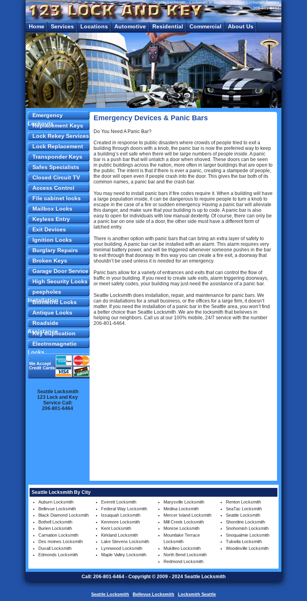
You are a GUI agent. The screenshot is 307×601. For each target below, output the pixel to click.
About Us (240, 26)
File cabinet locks (56, 198)
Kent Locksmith (116, 528)
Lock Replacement (57, 146)
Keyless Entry (51, 219)
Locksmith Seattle (197, 594)
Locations (94, 26)
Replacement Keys (57, 125)
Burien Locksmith (55, 528)
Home (36, 26)
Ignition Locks (52, 240)
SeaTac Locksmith (244, 508)
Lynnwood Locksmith (121, 548)
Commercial (205, 26)
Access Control (53, 188)
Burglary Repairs (55, 250)
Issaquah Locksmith (120, 515)
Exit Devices (49, 229)
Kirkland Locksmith (119, 535)
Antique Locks (52, 312)
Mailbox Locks (52, 208)
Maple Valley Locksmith (123, 554)
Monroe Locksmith (181, 528)
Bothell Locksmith (55, 521)
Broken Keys (49, 260)
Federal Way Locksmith (124, 508)
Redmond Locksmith (183, 561)
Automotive (130, 26)
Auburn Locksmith (56, 502)
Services (62, 26)
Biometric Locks (54, 302)
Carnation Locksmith (58, 535)
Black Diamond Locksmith (63, 515)
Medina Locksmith (181, 508)
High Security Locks (60, 281)
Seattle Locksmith (243, 515)
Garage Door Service (60, 271)
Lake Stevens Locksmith (125, 541)
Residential (167, 26)
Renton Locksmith (243, 502)
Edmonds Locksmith (58, 554)
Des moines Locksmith (60, 541)
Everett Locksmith (118, 502)
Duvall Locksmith (55, 548)
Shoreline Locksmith (245, 521)
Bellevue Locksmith (57, 508)
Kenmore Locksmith (120, 521)
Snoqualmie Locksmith (247, 535)
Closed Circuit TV (56, 177)
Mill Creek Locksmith (183, 521)
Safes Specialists (55, 167)
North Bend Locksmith (185, 554)
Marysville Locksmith (183, 502)
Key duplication (54, 333)
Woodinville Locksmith (247, 548)
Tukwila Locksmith (244, 541)
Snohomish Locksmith (247, 528)
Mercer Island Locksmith (187, 515)
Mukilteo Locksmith (182, 548)
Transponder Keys (57, 156)
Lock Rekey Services (60, 136)
